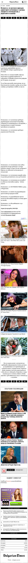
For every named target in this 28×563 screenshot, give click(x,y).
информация (7, 211)
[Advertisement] (14, 34)
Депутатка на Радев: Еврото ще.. (11, 465)
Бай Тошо (3, 540)
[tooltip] (3, 18)
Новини (3, 547)
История (3, 545)
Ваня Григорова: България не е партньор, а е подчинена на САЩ (14, 525)
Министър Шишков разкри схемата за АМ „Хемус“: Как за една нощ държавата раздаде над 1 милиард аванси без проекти (13, 416)
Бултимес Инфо (10, 215)
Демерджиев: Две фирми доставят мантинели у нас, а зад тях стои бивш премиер (14, 530)
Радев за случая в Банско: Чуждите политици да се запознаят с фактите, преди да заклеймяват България (12, 441)
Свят (2, 549)
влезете (8, 481)
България (8, 5)
